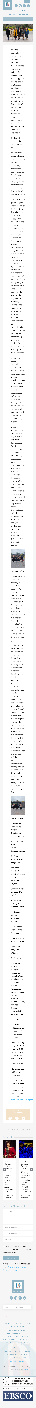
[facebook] (16, 5)
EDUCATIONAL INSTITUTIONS (17, 1330)
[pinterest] (24, 5)
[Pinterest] (17, 1118)
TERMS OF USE (12, 1361)
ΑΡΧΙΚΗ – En (25, 1357)
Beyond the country (25, 1348)
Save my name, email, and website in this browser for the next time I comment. (17, 1249)
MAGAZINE (15, 1323)
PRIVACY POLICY (23, 1361)
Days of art (7, 1323)
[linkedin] (28, 5)
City (19, 1129)
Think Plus (25, 1369)
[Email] (23, 1118)
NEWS (21, 1354)
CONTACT (24, 1336)
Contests (22, 1339)
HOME (26, 1354)
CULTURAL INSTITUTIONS (13, 1333)
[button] (4, 1169)
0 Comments (26, 1129)
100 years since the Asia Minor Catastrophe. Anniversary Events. (18, 1344)
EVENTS (21, 1323)
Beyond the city (9, 1351)
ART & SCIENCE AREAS (13, 1357)
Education (28, 1339)
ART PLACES (25, 1333)
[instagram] (20, 5)
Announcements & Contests (22, 1351)
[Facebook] (10, 1118)
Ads (19, 1336)
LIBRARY (27, 1323)
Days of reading (8, 1348)
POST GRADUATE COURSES (17, 1327)
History (16, 1348)
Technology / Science (12, 1354)
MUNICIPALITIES (12, 1336)
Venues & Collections (9, 1339)
